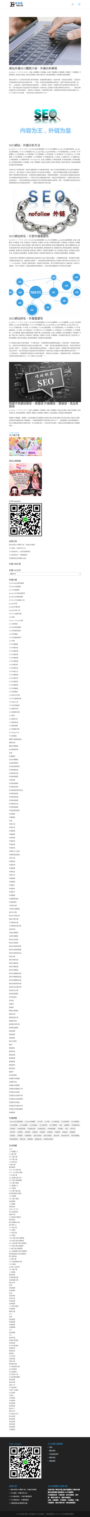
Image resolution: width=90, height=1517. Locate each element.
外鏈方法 (12, 875)
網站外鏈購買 (13, 970)
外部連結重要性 (16, 162)
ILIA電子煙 (12, 1154)
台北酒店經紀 (13, 1212)
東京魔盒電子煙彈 (15, 1193)
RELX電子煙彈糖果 (15, 1180)
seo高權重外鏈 (24, 159)
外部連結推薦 (66, 159)
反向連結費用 (67, 333)
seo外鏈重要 (37, 157)
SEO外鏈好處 (13, 648)
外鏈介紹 (14, 335)
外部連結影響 (56, 159)
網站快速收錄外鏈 (15, 983)
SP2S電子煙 (13, 1159)
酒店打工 (12, 1408)
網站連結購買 (51, 75)
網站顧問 (12, 1167)
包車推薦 (12, 1288)
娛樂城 (11, 1353)
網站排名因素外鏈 (27, 248)
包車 (10, 1285)
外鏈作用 (21, 335)
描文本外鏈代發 (14, 916)
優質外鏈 (37, 333)
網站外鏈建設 (13, 963)
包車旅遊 (12, 1301)
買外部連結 (13, 997)
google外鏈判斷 (50, 152)
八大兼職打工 (13, 1151)
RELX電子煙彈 (14, 1199)
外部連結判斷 (13, 787)
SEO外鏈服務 (47, 330)
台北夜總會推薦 (14, 1377)
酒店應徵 (12, 1322)
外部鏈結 (43, 72)
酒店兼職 (12, 1201)
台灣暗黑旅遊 (13, 1277)
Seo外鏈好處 (55, 1122)
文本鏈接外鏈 (13, 922)
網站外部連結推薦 (15, 949)
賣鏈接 (34, 413)
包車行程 (12, 1298)
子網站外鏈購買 (14, 909)
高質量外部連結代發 (46, 253)
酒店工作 (12, 1385)
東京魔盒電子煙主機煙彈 (17, 1254)
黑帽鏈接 (72, 253)
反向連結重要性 (14, 766)
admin (13, 72)
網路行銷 (12, 1214)
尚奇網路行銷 (13, 1280)
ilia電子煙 (12, 1165)
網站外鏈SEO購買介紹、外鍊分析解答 (33, 68)
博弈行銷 (12, 1361)
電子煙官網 (13, 1256)
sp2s (10, 1149)
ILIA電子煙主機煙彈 (15, 1248)
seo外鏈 (72, 152)
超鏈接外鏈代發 (14, 1024)
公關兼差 (12, 1324)
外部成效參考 (53, 1454)
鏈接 (10, 1044)
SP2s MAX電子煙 (15, 1170)
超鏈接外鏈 (58, 248)
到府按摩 (12, 1421)
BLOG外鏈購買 (63, 322)
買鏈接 (28, 413)
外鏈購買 (75, 72)
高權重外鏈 (13, 1082)
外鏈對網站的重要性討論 (17, 558)
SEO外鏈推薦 (39, 154)
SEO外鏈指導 (13, 654)
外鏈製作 (12, 892)
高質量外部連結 (33, 253)
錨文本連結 (13, 1041)
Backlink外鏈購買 (51, 149)
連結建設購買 (67, 248)
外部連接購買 (13, 776)
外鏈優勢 (12, 834)
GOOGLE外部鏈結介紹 (27, 152)
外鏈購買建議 (13, 899)
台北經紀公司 (13, 1414)
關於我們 (52, 1451)
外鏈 (48, 72)
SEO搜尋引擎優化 (15, 1217)
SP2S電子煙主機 (14, 1191)
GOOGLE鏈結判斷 (15, 327)
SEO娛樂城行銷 (14, 1366)
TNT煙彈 (12, 1230)
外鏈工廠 (12, 858)
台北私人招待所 (14, 1267)
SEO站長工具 (13, 702)
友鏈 (30, 72)
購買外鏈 (12, 1014)
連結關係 (40, 413)
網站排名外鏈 (13, 990)
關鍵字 (39, 250)
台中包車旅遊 (13, 1345)
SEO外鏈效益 (58, 154)
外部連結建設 (13, 793)
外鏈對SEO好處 (43, 242)
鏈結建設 (12, 1068)
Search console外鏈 (16, 620)
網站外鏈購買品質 (15, 973)
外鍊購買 (12, 817)
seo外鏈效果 (48, 154)
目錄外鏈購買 (13, 933)
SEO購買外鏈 (13, 709)
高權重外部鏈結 (14, 1078)
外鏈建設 (64, 242)
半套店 (11, 1395)
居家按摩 (12, 1419)
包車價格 (12, 1290)
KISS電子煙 (13, 1162)
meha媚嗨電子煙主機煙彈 (18, 1251)
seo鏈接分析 (65, 157)
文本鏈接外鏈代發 (64, 335)
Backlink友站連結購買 (36, 149)
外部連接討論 (13, 773)
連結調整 (76, 248)
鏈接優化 (12, 1048)
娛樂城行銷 (13, 1364)
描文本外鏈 (13, 912)
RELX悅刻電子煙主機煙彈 (17, 1243)
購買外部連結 (13, 1011)
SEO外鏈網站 (13, 681)
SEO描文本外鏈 (14, 695)
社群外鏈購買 (13, 936)
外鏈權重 (12, 882)
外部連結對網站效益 (16, 790)
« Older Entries (14, 433)
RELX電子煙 (13, 1157)
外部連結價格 (13, 783)
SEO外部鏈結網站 (62, 152)
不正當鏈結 (13, 736)
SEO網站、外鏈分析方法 (24, 145)
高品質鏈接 (53, 413)
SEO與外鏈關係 (14, 705)
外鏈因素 (34, 242)
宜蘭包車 (12, 1351)
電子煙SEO (13, 1225)
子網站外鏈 (13, 905)
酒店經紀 (12, 1206)
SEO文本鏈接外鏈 (15, 698)
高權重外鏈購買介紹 (49, 250)
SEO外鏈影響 (19, 154)
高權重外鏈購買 (14, 1085)
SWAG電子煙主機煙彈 (16, 1238)
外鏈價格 (54, 72)
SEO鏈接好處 (74, 157)
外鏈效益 (12, 871)
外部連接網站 (13, 770)
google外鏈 (40, 152)
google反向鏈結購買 (65, 240)
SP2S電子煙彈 (14, 1183)
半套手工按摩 (13, 1390)
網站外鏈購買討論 (71, 245)
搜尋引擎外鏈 (13, 919)
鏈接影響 (26, 250)
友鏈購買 (36, 72)
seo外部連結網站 (57, 327)
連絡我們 (52, 1461)
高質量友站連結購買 (20, 253)
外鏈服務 (61, 72)
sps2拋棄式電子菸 (15, 1178)
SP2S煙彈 (12, 1188)
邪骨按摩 (12, 1380)
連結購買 (12, 250)
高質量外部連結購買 (63, 75)
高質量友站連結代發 (16, 1095)
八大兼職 (12, 1204)
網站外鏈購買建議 (58, 245)
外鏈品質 (27, 242)
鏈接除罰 (33, 250)
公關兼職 (12, 1327)
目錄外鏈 (74, 335)
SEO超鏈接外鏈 (48, 157)
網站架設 (12, 1220)
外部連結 (12, 780)
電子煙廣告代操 (14, 1222)
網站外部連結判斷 (15, 946)
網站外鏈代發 (40, 75)
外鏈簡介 (68, 72)
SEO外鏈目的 (57, 330)
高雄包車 (12, 1348)
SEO (10, 1314)
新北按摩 (12, 1416)
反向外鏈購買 (13, 759)
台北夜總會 (13, 1369)
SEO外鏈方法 (68, 154)
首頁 (50, 1447)
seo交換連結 (33, 327)
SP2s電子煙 (13, 1175)
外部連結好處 (31, 1129)
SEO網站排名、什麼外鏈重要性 (29, 236)
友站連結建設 (45, 333)
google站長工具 (72, 325)
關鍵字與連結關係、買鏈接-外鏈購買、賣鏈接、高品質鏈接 (43, 404)
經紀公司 (12, 1282)
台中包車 (12, 1356)
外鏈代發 (12, 1132)
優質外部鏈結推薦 (27, 333)
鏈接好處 (19, 250)
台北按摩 (12, 1393)
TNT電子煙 (13, 1227)
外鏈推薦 (12, 868)
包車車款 (12, 1296)
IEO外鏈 (25, 327)
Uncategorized (35, 159)
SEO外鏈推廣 (29, 154)
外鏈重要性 (13, 902)
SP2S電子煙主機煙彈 (16, 1246)
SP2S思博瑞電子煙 (15, 1262)
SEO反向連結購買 (45, 327)
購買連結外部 (48, 248)
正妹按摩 (12, 1398)
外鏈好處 (12, 848)
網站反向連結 (20, 75)
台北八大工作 (13, 1209)
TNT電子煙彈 (13, 1306)
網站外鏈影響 (46, 245)
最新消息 (52, 1457)
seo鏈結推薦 (13, 159)
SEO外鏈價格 (13, 644)
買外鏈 (11, 1000)
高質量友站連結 (62, 250)
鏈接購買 (12, 1061)
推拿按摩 (12, 1275)
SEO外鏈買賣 (17, 157)
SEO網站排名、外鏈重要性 (26, 318)
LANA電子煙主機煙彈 (16, 1241)
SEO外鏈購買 (27, 157)
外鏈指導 (71, 242)
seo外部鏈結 (68, 327)
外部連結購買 (13, 807)
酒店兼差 (12, 1319)
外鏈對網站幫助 (55, 242)
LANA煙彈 (12, 1196)
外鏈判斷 (28, 335)
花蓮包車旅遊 (13, 1340)
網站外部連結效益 (15, 953)
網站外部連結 (30, 75)
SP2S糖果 (12, 1264)
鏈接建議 (12, 1055)
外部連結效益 (13, 804)
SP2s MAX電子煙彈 (15, 1172)
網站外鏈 (12, 956)
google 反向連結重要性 (66, 149)
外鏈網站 (12, 888)
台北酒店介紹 (13, 1374)
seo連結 (57, 157)
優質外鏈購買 (13, 746)
